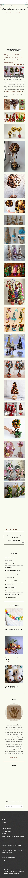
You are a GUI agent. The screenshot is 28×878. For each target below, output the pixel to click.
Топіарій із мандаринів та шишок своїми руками (15, 536)
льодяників (20, 91)
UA (11, 5)
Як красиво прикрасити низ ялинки (14, 541)
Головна (4, 822)
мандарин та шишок (9, 91)
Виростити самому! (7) (10, 587)
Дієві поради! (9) (9, 591)
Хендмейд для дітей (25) (11, 580)
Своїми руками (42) (9, 557)
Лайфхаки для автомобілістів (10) (13, 570)
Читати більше (13, 757)
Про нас (4, 825)
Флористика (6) (8, 567)
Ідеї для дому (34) (9, 577)
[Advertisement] (14, 31)
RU (14, 5)
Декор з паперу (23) (9, 560)
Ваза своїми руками (7, 831)
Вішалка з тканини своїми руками (11, 845)
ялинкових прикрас (9, 93)
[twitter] (4, 860)
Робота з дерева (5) (9, 563)
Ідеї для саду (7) (9, 584)
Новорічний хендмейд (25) (11, 597)
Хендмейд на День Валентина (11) (13, 594)
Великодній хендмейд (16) (11, 574)
